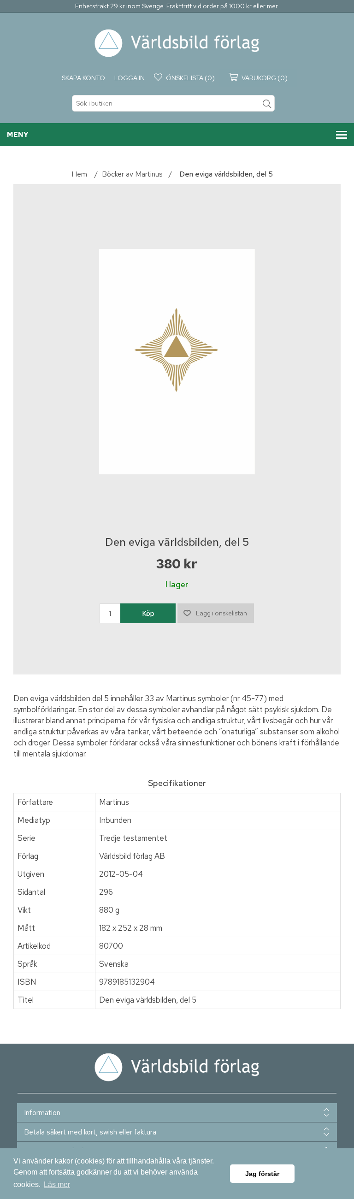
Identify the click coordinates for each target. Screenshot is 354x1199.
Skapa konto (83, 78)
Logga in (129, 78)
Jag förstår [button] (262, 1173)
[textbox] (173, 103)
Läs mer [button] (57, 1184)
